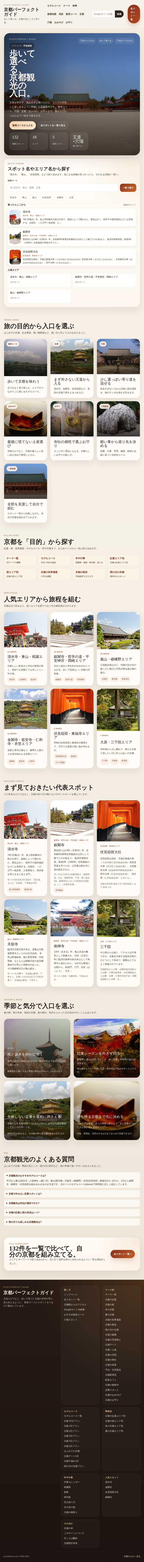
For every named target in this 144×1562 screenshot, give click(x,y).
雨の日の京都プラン (74, 1466)
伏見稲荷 (46, 197)
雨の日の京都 (112, 1330)
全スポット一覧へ (123, 1254)
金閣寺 (60, 197)
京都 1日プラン (71, 1426)
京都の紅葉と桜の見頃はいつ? (24, 1212)
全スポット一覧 (132, 14)
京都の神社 (110, 1360)
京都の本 (68, 1528)
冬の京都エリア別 (114, 1426)
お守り (69, 22)
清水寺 (13, 197)
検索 (119, 14)
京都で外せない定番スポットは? (25, 1194)
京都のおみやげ (113, 1395)
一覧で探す (128, 188)
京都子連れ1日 (71, 1461)
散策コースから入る (23, 125)
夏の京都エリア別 (114, 1431)
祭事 (75, 6)
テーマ (66, 6)
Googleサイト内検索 (74, 1309)
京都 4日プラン (71, 1441)
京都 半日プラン (72, 1421)
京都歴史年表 (70, 1543)
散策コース (71, 14)
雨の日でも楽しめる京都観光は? (25, 1222)
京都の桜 (109, 1304)
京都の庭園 (110, 1334)
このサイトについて (74, 1533)
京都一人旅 (110, 1350)
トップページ (70, 1294)
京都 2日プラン (71, 1431)
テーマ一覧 (110, 1294)
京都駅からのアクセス (75, 1304)
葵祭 (66, 1492)
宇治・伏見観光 (113, 1370)
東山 (24, 197)
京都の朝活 (110, 1324)
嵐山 (34, 197)
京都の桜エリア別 (114, 1421)
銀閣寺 (108, 1497)
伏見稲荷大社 (112, 1492)
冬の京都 (109, 1309)
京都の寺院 (110, 1355)
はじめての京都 (72, 1451)
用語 (61, 14)
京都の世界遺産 (113, 1320)
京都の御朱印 (112, 1385)
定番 (82, 14)
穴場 (49, 22)
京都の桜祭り (70, 1512)
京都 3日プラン (71, 1436)
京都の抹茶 (110, 1365)
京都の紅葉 (110, 1299)
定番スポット (112, 1390)
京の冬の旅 (69, 1507)
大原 (71, 197)
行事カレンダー (72, 1482)
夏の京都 (109, 1314)
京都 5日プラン (71, 1446)
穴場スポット (70, 1320)
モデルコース (54, 6)
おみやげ (58, 22)
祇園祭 (67, 1487)
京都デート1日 (71, 1456)
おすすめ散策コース (74, 1314)
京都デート (110, 1344)
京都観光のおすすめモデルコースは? (27, 1175)
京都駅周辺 (110, 1375)
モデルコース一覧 (73, 1416)
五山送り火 (69, 1502)
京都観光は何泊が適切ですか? (24, 1203)
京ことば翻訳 (70, 1538)
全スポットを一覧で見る (53, 125)
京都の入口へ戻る (132, 1556)
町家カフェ (110, 1380)
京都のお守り (112, 1400)
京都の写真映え (113, 1340)
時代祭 (67, 1497)
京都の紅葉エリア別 (115, 1416)
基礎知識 (51, 14)
